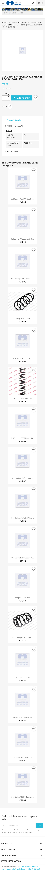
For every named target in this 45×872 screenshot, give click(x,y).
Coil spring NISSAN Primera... (22, 797)
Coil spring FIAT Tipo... (22, 598)
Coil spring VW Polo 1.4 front (22, 518)
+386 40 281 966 (33, 869)
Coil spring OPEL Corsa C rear (22, 239)
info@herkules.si (19, 869)
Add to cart (21, 97)
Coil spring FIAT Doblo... (22, 358)
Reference (10, 126)
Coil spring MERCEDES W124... (22, 438)
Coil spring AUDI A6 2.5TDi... (22, 757)
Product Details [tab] (14, 120)
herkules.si (26, 866)
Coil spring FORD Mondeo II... (22, 279)
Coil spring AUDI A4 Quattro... (22, 199)
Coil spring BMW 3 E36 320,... (22, 319)
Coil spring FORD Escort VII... (22, 558)
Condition (9, 151)
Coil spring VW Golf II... (22, 677)
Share (10, 106)
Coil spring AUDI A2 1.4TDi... (22, 717)
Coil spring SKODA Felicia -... (22, 398)
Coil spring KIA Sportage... (22, 478)
